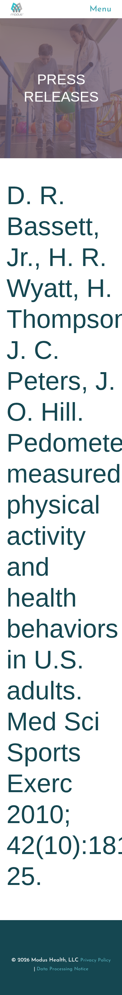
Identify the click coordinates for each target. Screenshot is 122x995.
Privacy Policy (95, 960)
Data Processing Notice (62, 969)
